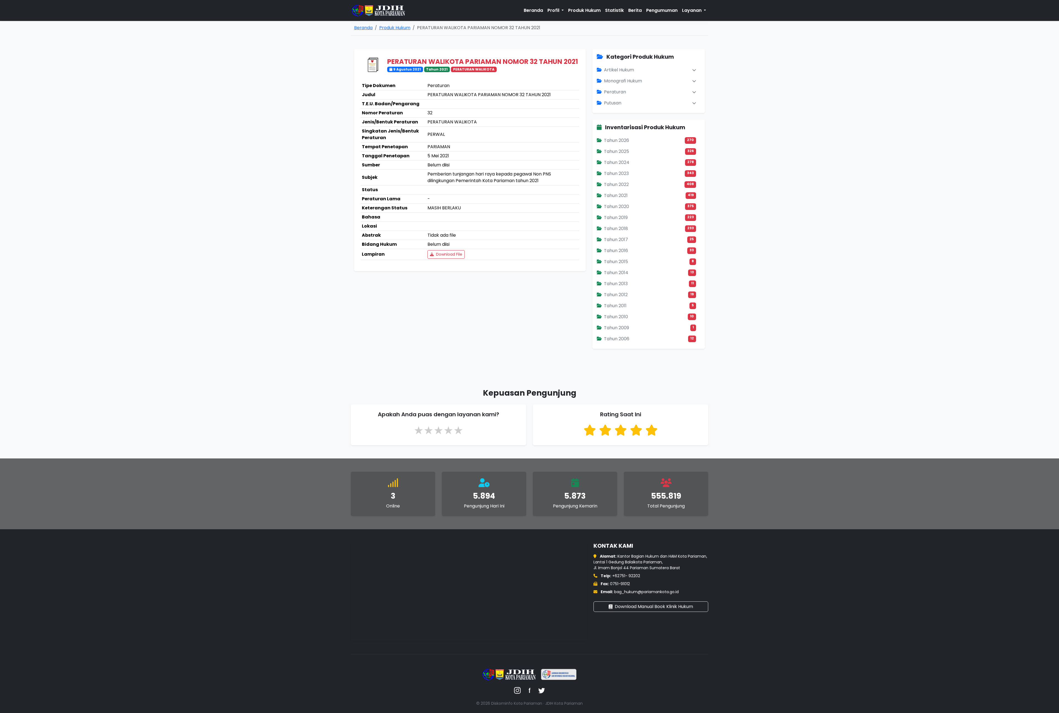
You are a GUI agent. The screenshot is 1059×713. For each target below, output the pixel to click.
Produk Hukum (584, 10)
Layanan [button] (692, 10)
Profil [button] (553, 10)
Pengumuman (662, 10)
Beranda (533, 10)
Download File (448, 254)
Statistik (614, 10)
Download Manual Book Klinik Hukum (654, 606)
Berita (635, 10)
